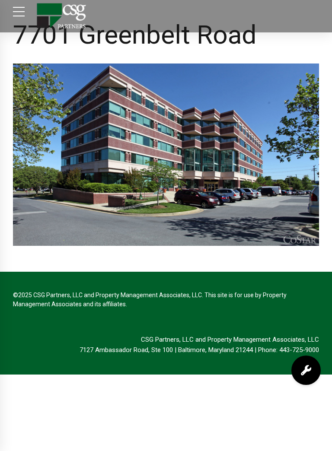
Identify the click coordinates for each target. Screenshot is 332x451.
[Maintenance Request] (306, 370)
